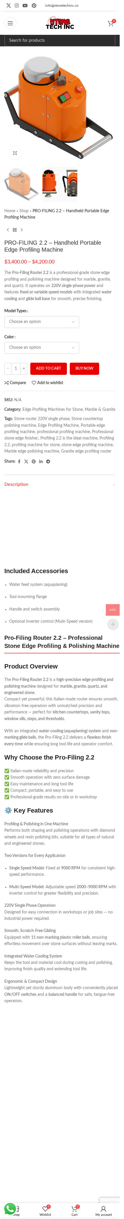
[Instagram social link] (16, 5)
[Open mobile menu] (10, 23)
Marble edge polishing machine (31, 451)
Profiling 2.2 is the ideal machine (68, 438)
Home (9, 211)
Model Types (15, 311)
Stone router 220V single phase (41, 419)
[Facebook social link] (19, 462)
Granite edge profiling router (86, 451)
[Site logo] (60, 23)
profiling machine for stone (36, 445)
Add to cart (48, 368)
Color (9, 337)
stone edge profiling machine (87, 445)
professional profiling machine (63, 432)
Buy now (84, 368)
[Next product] (21, 229)
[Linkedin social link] (40, 462)
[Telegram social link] (48, 462)
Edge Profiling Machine (58, 426)
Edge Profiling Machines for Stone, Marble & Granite (68, 410)
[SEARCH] (109, 40)
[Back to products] (14, 229)
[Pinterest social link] (34, 5)
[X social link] (8, 5)
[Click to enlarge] (15, 152)
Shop (24, 211)
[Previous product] (7, 229)
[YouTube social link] (25, 5)
